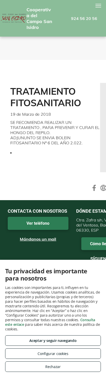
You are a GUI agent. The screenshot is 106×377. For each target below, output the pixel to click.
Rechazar (53, 366)
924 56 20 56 (84, 18)
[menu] (98, 6)
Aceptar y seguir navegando (52, 340)
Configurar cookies (53, 353)
